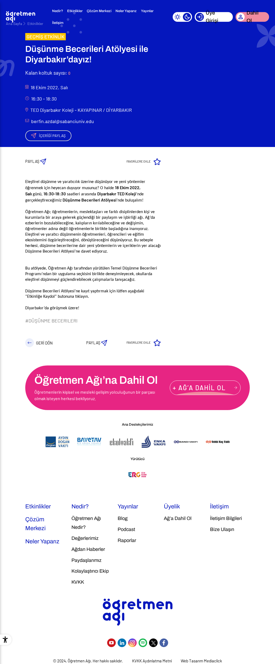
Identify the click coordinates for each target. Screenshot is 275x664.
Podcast (126, 529)
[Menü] (42, 17)
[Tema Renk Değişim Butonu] (182, 17)
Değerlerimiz (85, 538)
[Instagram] (132, 642)
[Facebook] (164, 642)
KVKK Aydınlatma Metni (152, 660)
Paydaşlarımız (86, 560)
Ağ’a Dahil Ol (177, 518)
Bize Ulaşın (222, 529)
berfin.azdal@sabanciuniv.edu (62, 121)
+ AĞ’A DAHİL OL (199, 388)
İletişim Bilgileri (226, 518)
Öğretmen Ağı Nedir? (86, 523)
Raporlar (127, 540)
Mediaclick (213, 660)
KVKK (77, 582)
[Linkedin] (122, 642)
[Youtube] (111, 642)
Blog (123, 518)
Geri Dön (44, 342)
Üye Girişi (212, 17)
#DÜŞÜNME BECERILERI (51, 321)
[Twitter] (153, 642)
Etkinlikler (75, 11)
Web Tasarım (192, 660)
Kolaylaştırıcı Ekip (90, 571)
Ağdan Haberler (88, 549)
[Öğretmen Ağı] (20, 17)
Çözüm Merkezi (99, 11)
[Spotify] (143, 642)
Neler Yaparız (126, 11)
